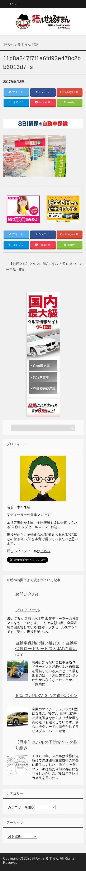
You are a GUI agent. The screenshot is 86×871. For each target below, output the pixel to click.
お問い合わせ (27, 594)
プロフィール (27, 610)
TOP (21, 44)
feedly (71, 102)
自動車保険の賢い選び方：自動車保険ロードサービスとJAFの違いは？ (46, 649)
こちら (45, 551)
